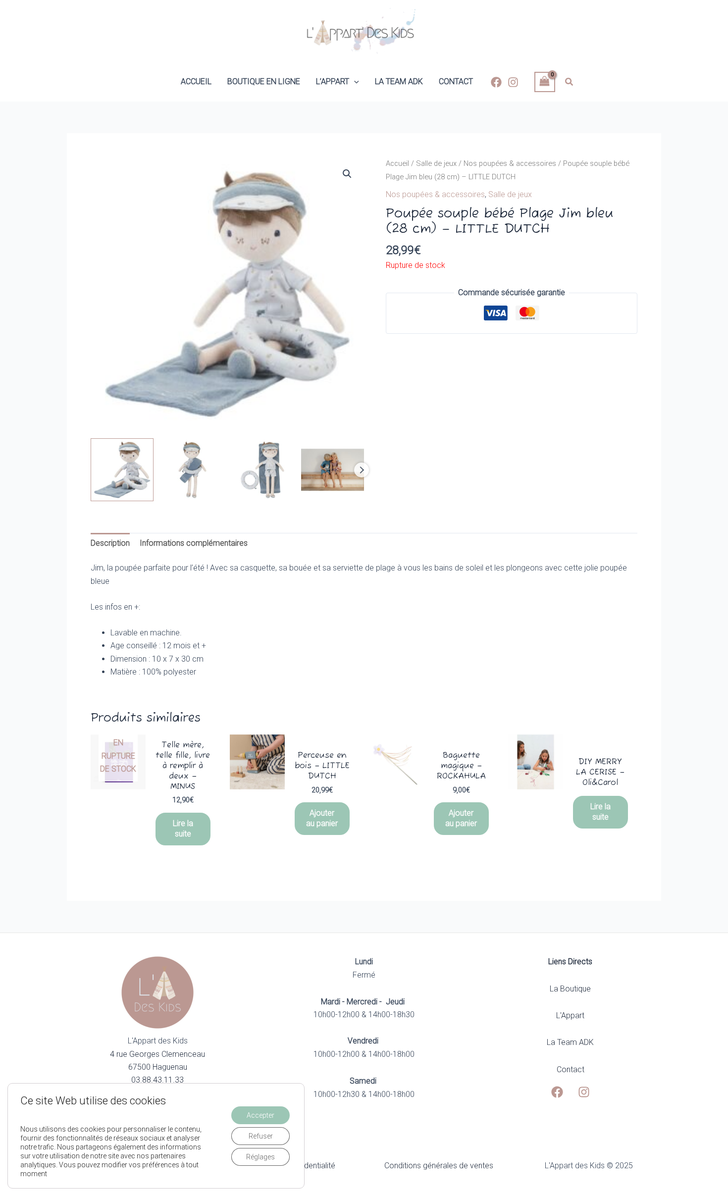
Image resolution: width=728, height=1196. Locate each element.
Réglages (260, 1157)
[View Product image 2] (192, 469)
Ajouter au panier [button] (322, 818)
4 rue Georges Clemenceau (157, 1054)
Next (361, 470)
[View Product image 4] (332, 469)
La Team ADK (570, 1042)
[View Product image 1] (122, 469)
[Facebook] (496, 82)
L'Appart (570, 1015)
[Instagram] (513, 82)
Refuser (261, 1136)
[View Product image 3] (262, 469)
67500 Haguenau (157, 1067)
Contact (570, 1069)
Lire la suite (183, 828)
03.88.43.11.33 (157, 1080)
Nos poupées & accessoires (510, 163)
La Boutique (570, 988)
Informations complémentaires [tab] (194, 543)
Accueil (397, 163)
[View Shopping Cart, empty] (544, 82)
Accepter (260, 1115)
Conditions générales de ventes (438, 1165)
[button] (354, 82)
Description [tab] (110, 543)
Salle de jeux (436, 163)
